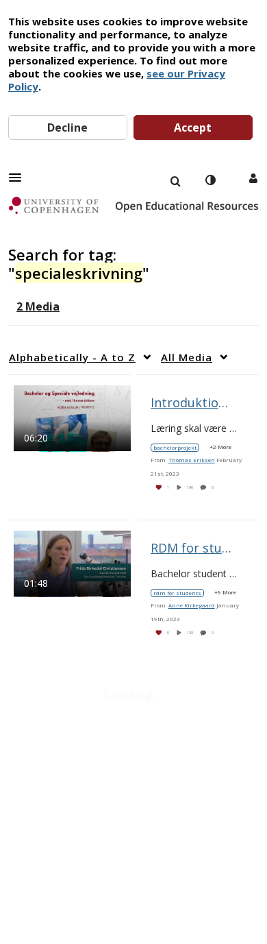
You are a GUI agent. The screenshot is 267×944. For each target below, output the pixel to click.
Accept (193, 127)
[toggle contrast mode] (210, 180)
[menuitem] (175, 180)
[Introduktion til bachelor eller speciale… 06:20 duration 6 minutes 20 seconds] (72, 417)
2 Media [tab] (38, 306)
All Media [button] (186, 357)
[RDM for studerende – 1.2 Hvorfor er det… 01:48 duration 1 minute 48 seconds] (72, 562)
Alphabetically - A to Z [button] (72, 357)
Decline (67, 127)
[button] (19, 177)
